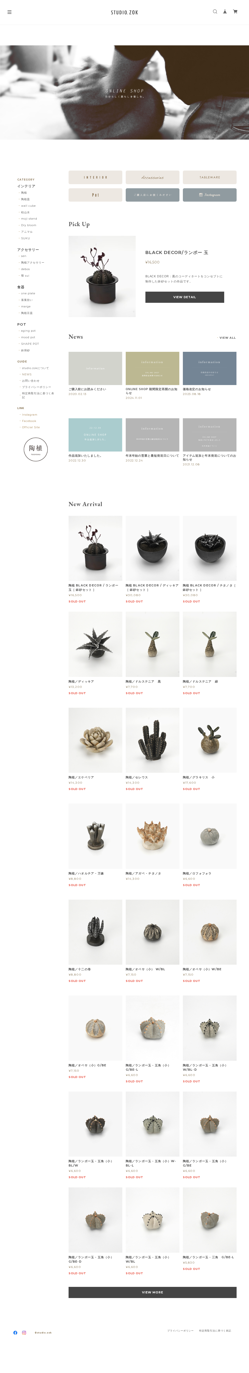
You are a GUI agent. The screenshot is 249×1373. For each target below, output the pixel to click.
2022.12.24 (134, 460)
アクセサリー (28, 250)
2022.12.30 (77, 460)
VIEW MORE (152, 1292)
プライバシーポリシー (36, 387)
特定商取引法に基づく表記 (38, 395)
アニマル (27, 231)
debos (25, 269)
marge (26, 306)
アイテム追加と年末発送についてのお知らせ (209, 457)
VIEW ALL (228, 337)
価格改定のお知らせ (197, 389)
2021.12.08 (191, 464)
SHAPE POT (30, 343)
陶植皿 (25, 199)
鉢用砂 (25, 350)
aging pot (28, 330)
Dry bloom (28, 225)
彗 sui (25, 275)
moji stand (29, 218)
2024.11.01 (134, 398)
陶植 (24, 192)
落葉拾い (27, 300)
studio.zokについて (35, 368)
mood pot (28, 337)
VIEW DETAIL (184, 297)
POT (21, 324)
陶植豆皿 (27, 313)
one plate (28, 293)
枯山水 (25, 212)
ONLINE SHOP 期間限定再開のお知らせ (152, 391)
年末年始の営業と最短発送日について (152, 455)
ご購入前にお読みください (88, 389)
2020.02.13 (78, 394)
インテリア (26, 186)
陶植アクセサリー (32, 262)
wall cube (28, 205)
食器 (21, 287)
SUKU (25, 238)
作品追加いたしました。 (86, 455)
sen (24, 256)
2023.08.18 (192, 394)
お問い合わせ (31, 380)
